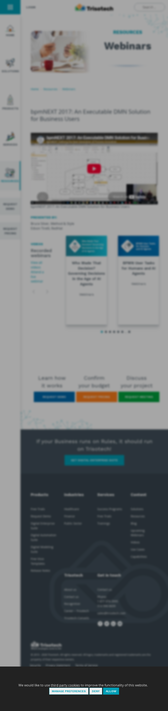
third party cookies (65, 685)
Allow (111, 691)
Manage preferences (69, 691)
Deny (96, 691)
